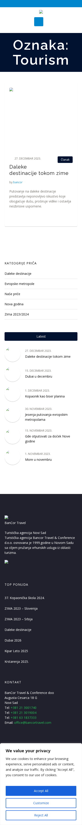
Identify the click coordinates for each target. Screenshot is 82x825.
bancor (18, 182)
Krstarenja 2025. (17, 661)
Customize (41, 803)
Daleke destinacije (18, 273)
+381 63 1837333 (23, 717)
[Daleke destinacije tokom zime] (41, 119)
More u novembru (38, 459)
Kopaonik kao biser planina (45, 396)
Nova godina (14, 304)
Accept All (41, 791)
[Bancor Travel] (41, 12)
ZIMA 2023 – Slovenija (21, 608)
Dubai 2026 (13, 640)
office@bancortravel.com (32, 722)
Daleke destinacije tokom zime (48, 356)
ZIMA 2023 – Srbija (19, 619)
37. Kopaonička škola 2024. (25, 598)
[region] (41, 784)
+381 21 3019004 (23, 712)
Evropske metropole (19, 284)
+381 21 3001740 (23, 707)
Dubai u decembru (38, 376)
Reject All (41, 815)
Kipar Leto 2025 (16, 651)
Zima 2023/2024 (17, 314)
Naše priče (12, 294)
